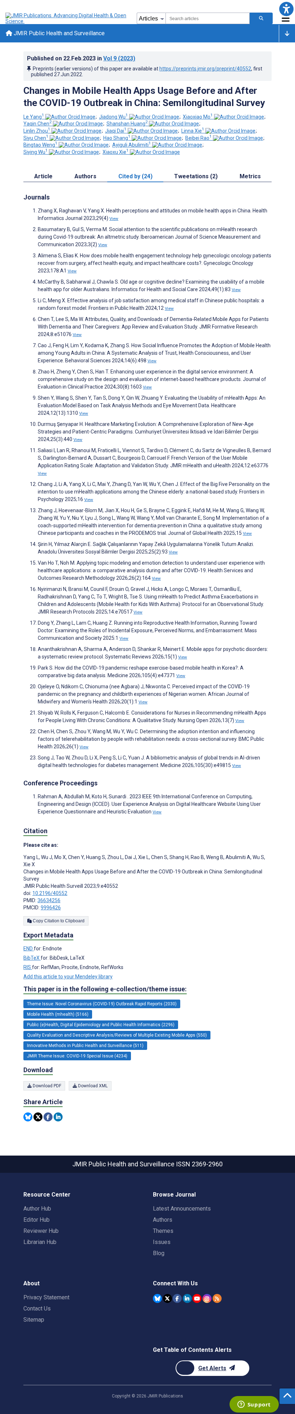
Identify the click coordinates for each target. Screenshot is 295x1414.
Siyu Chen (36, 138)
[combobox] (207, 18)
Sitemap (33, 1319)
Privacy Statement (46, 1297)
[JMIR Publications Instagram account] (207, 1298)
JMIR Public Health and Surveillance (58, 33)
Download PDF (46, 1085)
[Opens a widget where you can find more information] (254, 1405)
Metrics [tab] (250, 176)
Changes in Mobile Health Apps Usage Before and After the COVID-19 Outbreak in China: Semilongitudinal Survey (144, 96)
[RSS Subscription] (217, 1298)
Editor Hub (36, 1219)
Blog (158, 1253)
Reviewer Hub (41, 1230)
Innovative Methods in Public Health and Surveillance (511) (85, 1045)
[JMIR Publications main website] (66, 18)
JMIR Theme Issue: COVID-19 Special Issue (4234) (77, 1056)
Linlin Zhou (36, 131)
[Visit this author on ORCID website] (70, 117)
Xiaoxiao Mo (198, 117)
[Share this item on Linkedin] (58, 1116)
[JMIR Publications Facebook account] (177, 1298)
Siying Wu (35, 152)
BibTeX (32, 958)
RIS (27, 967)
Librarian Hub (39, 1242)
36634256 (48, 900)
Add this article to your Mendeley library (68, 976)
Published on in (81, 58)
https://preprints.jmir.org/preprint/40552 (205, 69)
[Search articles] (261, 18)
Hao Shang (117, 138)
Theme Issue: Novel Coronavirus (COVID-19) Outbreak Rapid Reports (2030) (102, 1003)
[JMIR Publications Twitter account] (167, 1298)
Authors (162, 1219)
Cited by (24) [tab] (135, 176)
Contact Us (37, 1308)
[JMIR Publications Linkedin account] (187, 1298)
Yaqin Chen (37, 124)
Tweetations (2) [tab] (196, 176)
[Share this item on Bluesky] (27, 1116)
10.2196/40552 (49, 893)
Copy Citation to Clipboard (58, 920)
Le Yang (33, 117)
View (113, 218)
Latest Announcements (182, 1208)
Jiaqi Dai (116, 131)
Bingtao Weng (40, 145)
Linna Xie (192, 131)
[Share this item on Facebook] (48, 1116)
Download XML (92, 1085)
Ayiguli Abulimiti (131, 145)
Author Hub (37, 1208)
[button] (286, 9)
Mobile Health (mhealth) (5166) (57, 1014)
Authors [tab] (85, 176)
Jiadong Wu (113, 117)
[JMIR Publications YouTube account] (196, 1298)
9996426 (51, 907)
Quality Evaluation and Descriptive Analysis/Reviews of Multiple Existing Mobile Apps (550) (117, 1035)
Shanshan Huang (127, 124)
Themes (163, 1230)
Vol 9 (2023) (119, 58)
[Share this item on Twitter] (37, 1116)
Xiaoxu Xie (116, 152)
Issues (162, 1242)
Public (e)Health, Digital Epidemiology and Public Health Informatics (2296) (100, 1024)
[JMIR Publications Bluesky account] (157, 1298)
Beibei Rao (198, 138)
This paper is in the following (105, 989)
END (28, 948)
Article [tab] (43, 176)
